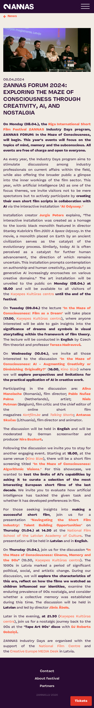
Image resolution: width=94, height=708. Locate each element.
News (12, 16)
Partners (47, 686)
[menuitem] (47, 671)
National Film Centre (59, 646)
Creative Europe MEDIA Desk (34, 651)
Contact (47, 671)
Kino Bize (69, 369)
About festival (47, 678)
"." (71, 206)
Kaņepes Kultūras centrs (32, 294)
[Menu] (85, 7)
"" (47, 364)
